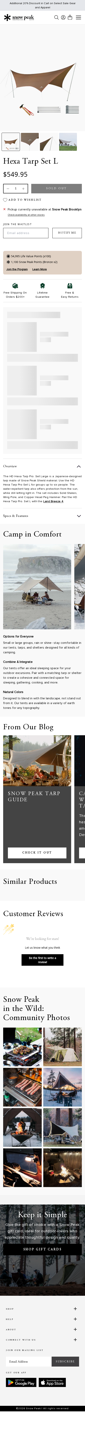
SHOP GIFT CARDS (42, 1249)
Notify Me (67, 233)
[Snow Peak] (19, 17)
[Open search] (56, 17)
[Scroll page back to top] (73, 1422)
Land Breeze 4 (53, 501)
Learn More (39, 269)
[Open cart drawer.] (70, 17)
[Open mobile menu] (78, 18)
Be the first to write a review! (42, 960)
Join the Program (17, 269)
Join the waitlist (17, 224)
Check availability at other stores (26, 214)
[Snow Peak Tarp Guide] (37, 760)
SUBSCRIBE (65, 1361)
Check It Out (37, 852)
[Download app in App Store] (52, 1382)
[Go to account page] (63, 17)
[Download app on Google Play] (21, 1382)
